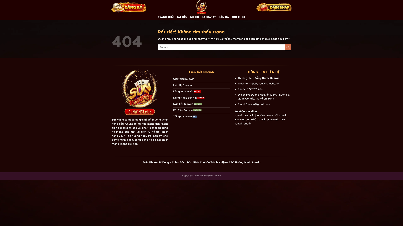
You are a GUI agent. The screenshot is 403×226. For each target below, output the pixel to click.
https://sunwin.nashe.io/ (264, 83)
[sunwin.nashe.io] (201, 7)
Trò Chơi (238, 17)
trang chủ (166, 17)
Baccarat (209, 17)
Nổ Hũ (194, 17)
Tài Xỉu (182, 17)
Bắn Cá (224, 17)
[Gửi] (288, 47)
